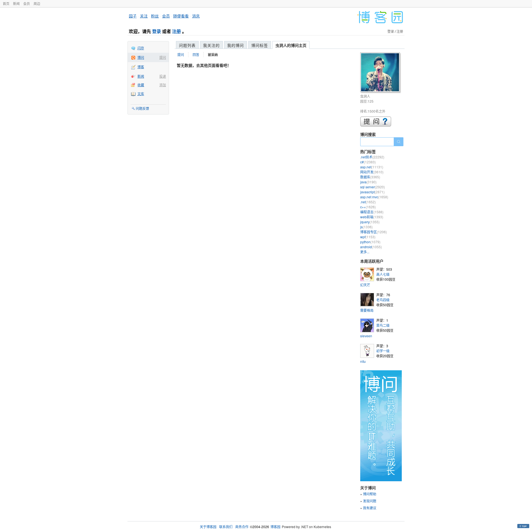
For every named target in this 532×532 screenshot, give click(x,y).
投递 (162, 76)
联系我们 (225, 526)
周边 (37, 3)
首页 (6, 3)
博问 (140, 57)
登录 (156, 31)
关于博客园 (208, 526)
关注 (144, 16)
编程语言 (371, 211)
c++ (368, 206)
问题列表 (187, 45)
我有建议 (369, 507)
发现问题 (369, 500)
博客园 (275, 526)
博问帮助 (369, 494)
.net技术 (372, 156)
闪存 (140, 47)
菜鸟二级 (383, 325)
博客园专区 (373, 231)
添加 (162, 84)
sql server (372, 186)
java (368, 181)
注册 (176, 31)
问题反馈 (142, 108)
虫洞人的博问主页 (290, 45)
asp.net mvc (374, 196)
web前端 (371, 216)
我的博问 (235, 45)
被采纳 (213, 54)
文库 (140, 93)
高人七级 (383, 274)
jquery (370, 221)
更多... (364, 251)
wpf (367, 236)
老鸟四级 (383, 299)
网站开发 (371, 171)
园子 (133, 16)
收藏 (140, 84)
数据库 (370, 176)
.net (368, 201)
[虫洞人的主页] (380, 73)
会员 (26, 3)
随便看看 (181, 16)
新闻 (16, 3)
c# (368, 161)
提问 (162, 57)
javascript (372, 191)
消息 (196, 16)
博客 (140, 66)
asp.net (371, 166)
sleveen (366, 335)
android (371, 246)
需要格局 (367, 310)
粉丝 (155, 16)
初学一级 (383, 350)
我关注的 (211, 45)
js (366, 226)
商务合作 (242, 526)
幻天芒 (365, 284)
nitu (363, 361)
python (370, 241)
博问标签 (259, 45)
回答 (196, 54)
